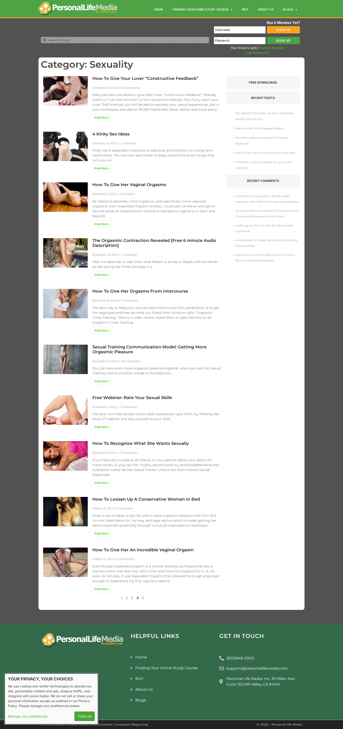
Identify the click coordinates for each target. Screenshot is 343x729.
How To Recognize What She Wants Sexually (140, 443)
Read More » (102, 117)
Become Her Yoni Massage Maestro (260, 128)
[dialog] (51, 698)
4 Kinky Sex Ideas (111, 134)
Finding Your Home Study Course (200, 9)
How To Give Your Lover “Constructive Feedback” (145, 78)
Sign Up (283, 40)
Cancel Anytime (272, 48)
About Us (266, 9)
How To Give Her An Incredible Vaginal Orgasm (143, 549)
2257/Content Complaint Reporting (119, 724)
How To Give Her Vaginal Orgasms (129, 184)
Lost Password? (257, 53)
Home (158, 9)
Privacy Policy (76, 724)
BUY (245, 9)
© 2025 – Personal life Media (279, 724)
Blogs (288, 9)
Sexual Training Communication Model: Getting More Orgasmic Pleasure (149, 349)
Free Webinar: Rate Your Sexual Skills (132, 397)
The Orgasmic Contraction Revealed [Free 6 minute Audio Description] (154, 243)
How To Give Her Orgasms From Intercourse (140, 291)
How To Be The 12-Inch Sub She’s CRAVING (265, 153)
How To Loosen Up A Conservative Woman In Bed (146, 499)
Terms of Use (51, 724)
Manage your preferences (27, 716)
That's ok (85, 716)
